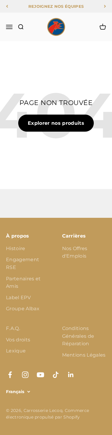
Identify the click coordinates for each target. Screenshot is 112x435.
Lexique (16, 351)
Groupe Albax (22, 308)
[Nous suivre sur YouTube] (40, 375)
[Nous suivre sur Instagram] (25, 375)
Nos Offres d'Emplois (75, 252)
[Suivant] (105, 6)
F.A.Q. (13, 328)
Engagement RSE (22, 263)
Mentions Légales (84, 355)
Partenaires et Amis (23, 282)
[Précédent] (7, 6)
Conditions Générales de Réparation (78, 336)
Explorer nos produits (56, 123)
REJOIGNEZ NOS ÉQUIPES (56, 6)
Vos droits (18, 340)
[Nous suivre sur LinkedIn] (71, 375)
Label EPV (18, 297)
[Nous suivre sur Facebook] (10, 375)
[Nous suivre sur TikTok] (56, 375)
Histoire (15, 248)
